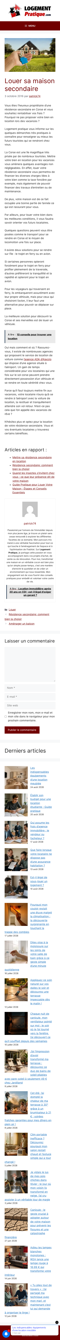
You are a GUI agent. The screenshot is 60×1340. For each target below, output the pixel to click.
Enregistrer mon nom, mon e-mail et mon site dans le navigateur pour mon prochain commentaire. (31, 716)
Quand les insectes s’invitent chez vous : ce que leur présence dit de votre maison (33, 477)
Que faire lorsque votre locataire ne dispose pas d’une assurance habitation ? (41, 857)
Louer (12, 609)
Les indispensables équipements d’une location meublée (39, 775)
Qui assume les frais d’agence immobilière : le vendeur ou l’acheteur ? (39, 830)
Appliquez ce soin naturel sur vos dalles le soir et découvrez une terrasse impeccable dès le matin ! (41, 992)
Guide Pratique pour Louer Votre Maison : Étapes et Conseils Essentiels (32, 488)
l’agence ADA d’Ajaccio (37, 359)
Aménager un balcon (21, 623)
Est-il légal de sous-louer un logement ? (38, 881)
